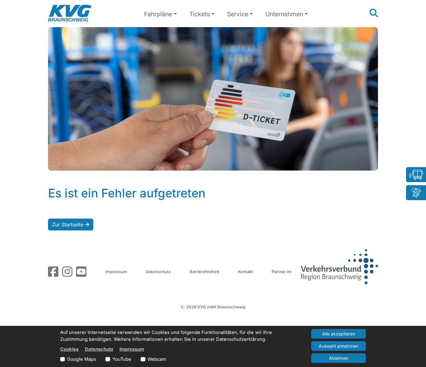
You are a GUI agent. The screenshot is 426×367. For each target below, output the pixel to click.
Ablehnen (338, 358)
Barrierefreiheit (204, 271)
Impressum (116, 271)
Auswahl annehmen (338, 346)
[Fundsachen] (416, 192)
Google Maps (81, 359)
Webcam (157, 359)
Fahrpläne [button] (158, 14)
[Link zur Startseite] (69, 13)
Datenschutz (158, 271)
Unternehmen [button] (284, 14)
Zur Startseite (68, 224)
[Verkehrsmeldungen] (416, 174)
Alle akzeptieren (338, 333)
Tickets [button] (199, 14)
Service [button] (237, 14)
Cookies (69, 349)
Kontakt (245, 271)
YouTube (121, 359)
